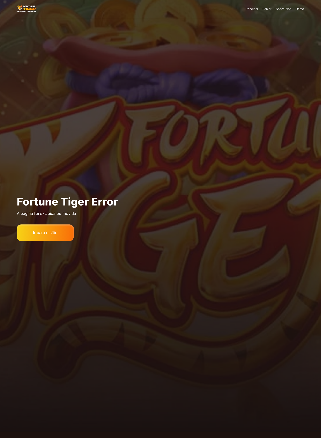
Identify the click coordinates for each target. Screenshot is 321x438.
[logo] (26, 9)
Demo (300, 9)
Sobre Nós (283, 9)
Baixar (266, 9)
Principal (252, 9)
